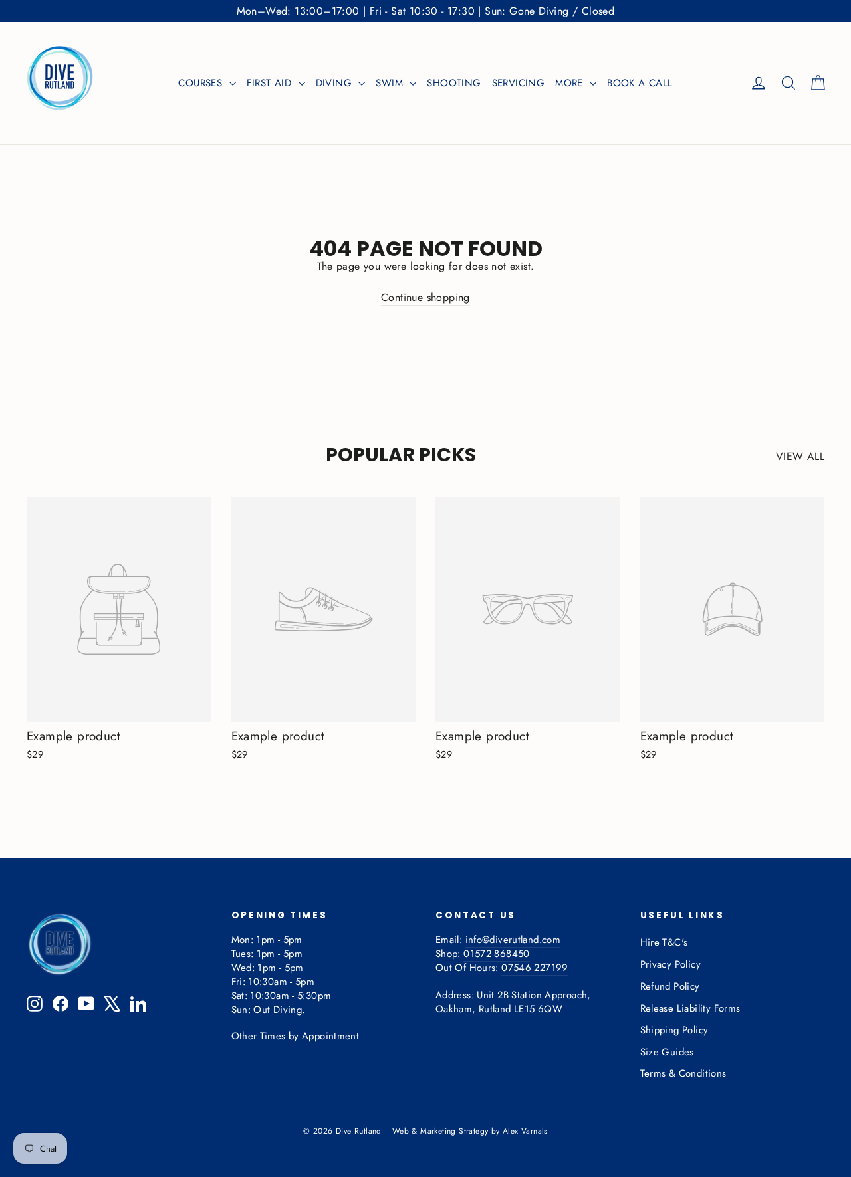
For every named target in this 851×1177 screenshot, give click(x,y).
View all (800, 456)
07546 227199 (534, 967)
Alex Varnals (525, 1131)
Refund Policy (670, 986)
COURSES (201, 83)
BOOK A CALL (639, 83)
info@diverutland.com (512, 939)
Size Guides (667, 1052)
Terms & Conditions (683, 1073)
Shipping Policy (674, 1030)
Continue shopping (425, 297)
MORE (570, 83)
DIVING (336, 83)
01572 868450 (496, 953)
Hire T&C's (664, 942)
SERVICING (518, 83)
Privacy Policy (670, 964)
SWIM (391, 83)
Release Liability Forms (690, 1008)
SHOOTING (454, 83)
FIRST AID (271, 83)
